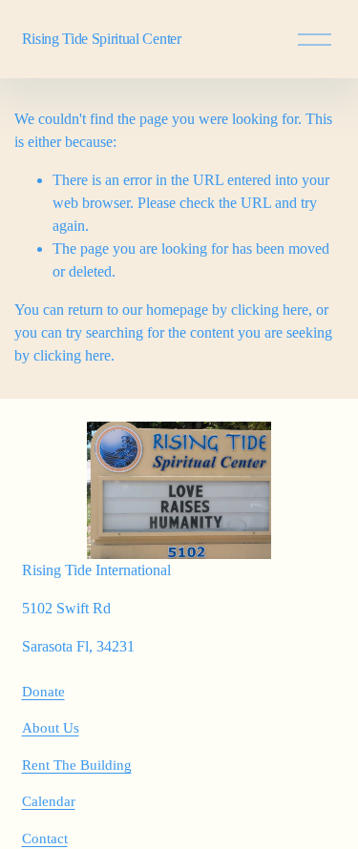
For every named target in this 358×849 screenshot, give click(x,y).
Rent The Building (77, 765)
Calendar (48, 801)
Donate (43, 691)
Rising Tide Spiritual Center (101, 39)
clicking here (269, 309)
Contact (45, 838)
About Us (50, 727)
